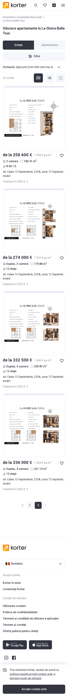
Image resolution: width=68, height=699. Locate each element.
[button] (23, 505)
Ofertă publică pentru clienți (20, 631)
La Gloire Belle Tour (14, 20)
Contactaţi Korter (14, 589)
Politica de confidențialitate (20, 612)
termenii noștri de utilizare (25, 678)
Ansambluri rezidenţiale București (22, 17)
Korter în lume (12, 583)
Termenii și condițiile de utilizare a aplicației (30, 618)
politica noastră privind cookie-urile (31, 674)
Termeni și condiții (14, 624)
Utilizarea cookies (14, 606)
